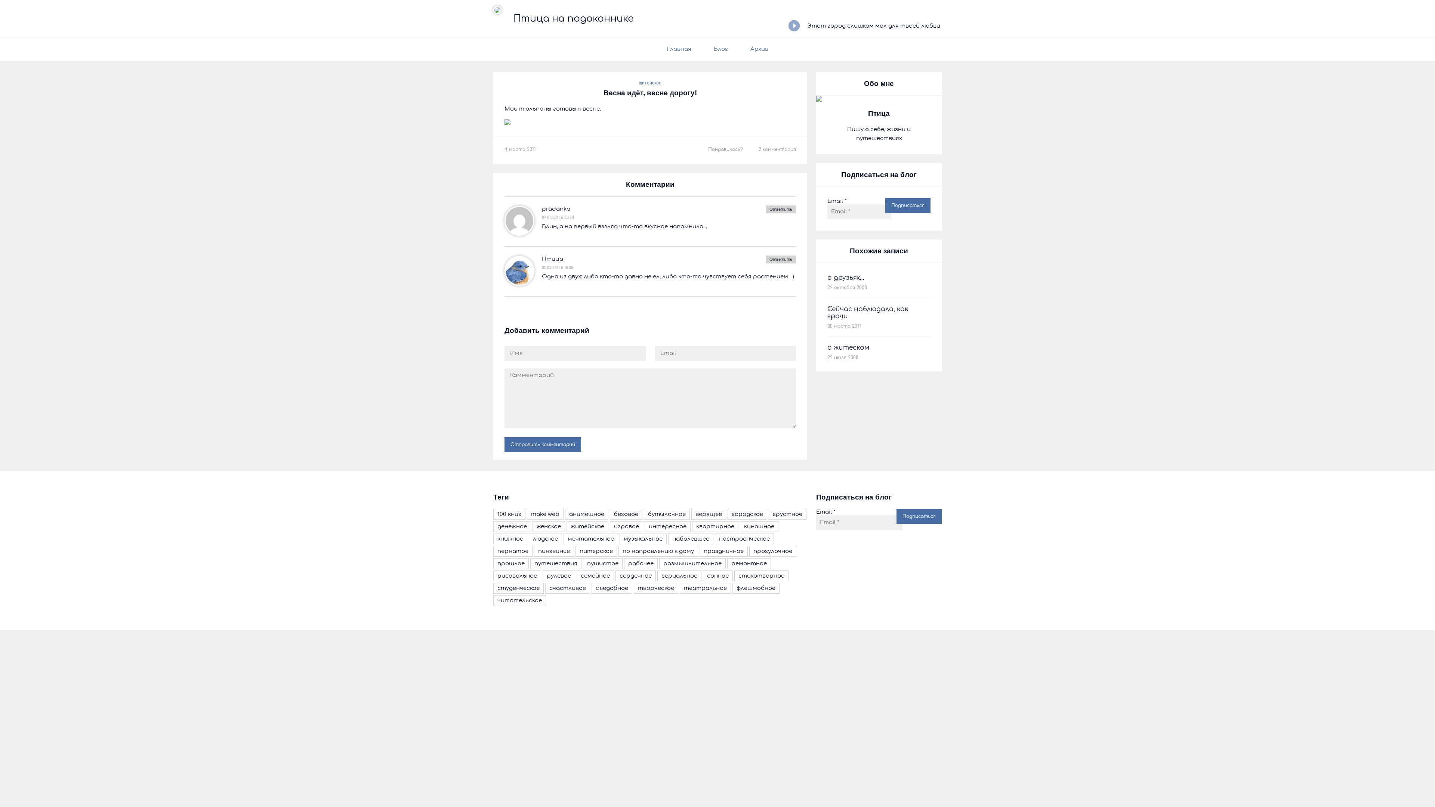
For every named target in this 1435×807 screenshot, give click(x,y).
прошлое (511, 563)
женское (549, 526)
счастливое (567, 588)
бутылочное (667, 514)
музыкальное (643, 539)
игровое (626, 526)
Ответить (780, 209)
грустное (787, 514)
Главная (679, 49)
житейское (650, 83)
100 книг (509, 514)
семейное (595, 576)
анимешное (586, 514)
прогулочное (772, 551)
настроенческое (744, 539)
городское (747, 514)
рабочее (641, 563)
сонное (718, 576)
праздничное (724, 551)
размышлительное (692, 563)
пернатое (512, 551)
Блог (721, 49)
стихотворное (761, 576)
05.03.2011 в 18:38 (557, 268)
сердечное (636, 576)
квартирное (715, 526)
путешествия (555, 563)
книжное (510, 539)
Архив (759, 49)
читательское (519, 600)
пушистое (602, 563)
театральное (705, 588)
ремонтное (749, 563)
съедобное (612, 588)
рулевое (559, 576)
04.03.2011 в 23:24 (558, 218)
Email (837, 201)
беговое (626, 514)
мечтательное (591, 539)
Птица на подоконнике (573, 18)
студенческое (518, 588)
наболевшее (690, 539)
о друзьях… (845, 277)
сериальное (679, 576)
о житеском (848, 347)
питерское (596, 551)
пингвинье (554, 551)
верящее (708, 514)
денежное (512, 526)
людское (545, 539)
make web (545, 514)
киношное (759, 526)
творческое (656, 588)
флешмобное (756, 588)
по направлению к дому (658, 551)
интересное (667, 526)
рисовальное (517, 576)
